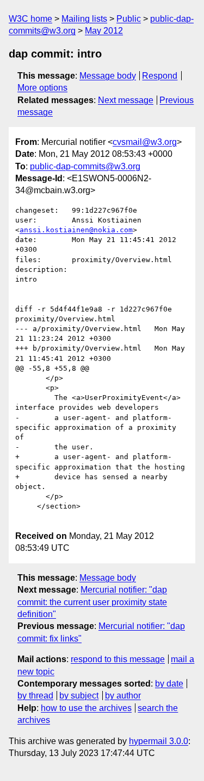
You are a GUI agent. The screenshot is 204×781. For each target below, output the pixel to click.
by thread (35, 695)
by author (123, 695)
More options (42, 87)
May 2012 (104, 30)
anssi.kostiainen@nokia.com (76, 230)
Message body (107, 75)
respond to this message (118, 659)
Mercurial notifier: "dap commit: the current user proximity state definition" (92, 602)
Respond (159, 75)
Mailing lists (84, 18)
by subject (78, 695)
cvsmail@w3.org (145, 142)
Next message (125, 100)
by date (169, 683)
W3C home (30, 18)
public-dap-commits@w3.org (85, 166)
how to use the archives (86, 708)
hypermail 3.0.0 (158, 741)
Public (128, 18)
